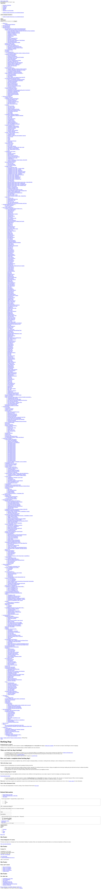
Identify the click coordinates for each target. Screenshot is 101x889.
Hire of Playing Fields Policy (12, 401)
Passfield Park (10, 346)
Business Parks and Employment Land (14, 528)
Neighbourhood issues (9, 711)
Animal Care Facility (9, 97)
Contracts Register (8, 465)
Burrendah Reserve (11, 237)
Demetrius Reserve (10, 274)
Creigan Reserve (10, 268)
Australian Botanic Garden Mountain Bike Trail (16, 576)
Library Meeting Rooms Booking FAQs (14, 192)
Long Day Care (10, 198)
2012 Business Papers (11, 458)
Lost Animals (7, 407)
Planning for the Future (9, 67)
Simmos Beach (10, 361)
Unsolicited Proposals (11, 530)
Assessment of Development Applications (15, 80)
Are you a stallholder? (11, 580)
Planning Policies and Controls (10, 87)
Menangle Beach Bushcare (10, 24)
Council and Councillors (7, 438)
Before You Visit (10, 659)
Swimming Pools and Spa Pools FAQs (14, 708)
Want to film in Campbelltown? (11, 585)
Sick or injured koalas (11, 655)
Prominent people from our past (13, 597)
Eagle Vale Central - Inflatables (13, 175)
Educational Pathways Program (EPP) (14, 519)
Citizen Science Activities (12, 687)
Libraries (6, 104)
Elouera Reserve (10, 292)
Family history (10, 113)
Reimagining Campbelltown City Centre (12, 542)
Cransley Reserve (10, 267)
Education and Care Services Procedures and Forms (17, 203)
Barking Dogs (10, 426)
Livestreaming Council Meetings (13, 442)
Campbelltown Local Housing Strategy (14, 72)
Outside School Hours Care (12, 199)
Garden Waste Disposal (11, 618)
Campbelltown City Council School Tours (13, 484)
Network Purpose (10, 562)
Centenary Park (10, 246)
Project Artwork (10, 563)
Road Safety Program (11, 102)
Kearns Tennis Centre (11, 321)
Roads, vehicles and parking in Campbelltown (15, 719)
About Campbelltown (7, 564)
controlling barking (20, 754)
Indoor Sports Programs (11, 140)
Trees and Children (10, 689)
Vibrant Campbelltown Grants (13, 481)
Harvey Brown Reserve (11, 311)
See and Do (9, 569)
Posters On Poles (10, 714)
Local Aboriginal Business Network (11, 558)
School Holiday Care (11, 200)
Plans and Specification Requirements (14, 46)
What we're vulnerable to (12, 678)
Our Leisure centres (11, 133)
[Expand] (16, 54)
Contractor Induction (11, 131)
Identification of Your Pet (12, 413)
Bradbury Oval (10, 229)
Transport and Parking (11, 121)
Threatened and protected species (11, 436)
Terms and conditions (11, 693)
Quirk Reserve (10, 350)
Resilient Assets (10, 677)
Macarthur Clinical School (12, 512)
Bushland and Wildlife (9, 616)
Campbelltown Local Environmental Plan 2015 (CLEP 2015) (18, 90)
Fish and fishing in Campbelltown (13, 632)
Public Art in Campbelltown (12, 155)
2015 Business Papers (11, 455)
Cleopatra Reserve (10, 254)
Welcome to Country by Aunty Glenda (14, 572)
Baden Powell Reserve (11, 220)
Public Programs (10, 154)
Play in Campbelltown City (12, 589)
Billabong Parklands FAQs (12, 122)
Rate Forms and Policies (11, 490)
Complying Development (12, 56)
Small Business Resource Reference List (14, 506)
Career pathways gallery (11, 497)
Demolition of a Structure (12, 35)
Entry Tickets (9, 116)
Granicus (21, 887)
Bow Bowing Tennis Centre (12, 228)
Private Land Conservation (10, 666)
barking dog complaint (49, 745)
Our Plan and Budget (11, 469)
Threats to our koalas (11, 650)
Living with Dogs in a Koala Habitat (14, 418)
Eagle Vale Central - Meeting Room (14, 176)
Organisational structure (9, 462)
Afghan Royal (10, 574)
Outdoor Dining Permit (11, 557)
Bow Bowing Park (10, 227)
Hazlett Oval (9, 380)
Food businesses (10, 533)
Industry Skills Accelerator (12, 516)
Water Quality (10, 637)
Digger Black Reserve (11, 279)
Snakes (8, 431)
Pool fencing (9, 704)
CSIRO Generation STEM (12, 521)
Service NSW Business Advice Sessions (14, 501)
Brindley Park (10, 232)
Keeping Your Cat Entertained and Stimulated (15, 419)
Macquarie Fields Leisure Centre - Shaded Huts (16, 183)
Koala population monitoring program (14, 656)
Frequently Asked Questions (12, 130)
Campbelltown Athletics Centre (13, 127)
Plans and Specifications (11, 82)
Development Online (9, 49)
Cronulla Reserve (10, 270)
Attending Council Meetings (12, 441)
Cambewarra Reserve (11, 240)
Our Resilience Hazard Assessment (13, 675)
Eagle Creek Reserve (11, 282)
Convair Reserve (10, 261)
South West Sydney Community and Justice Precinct (17, 548)
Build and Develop (6, 27)
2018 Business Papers (11, 452)
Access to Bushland (11, 712)
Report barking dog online (5, 776)
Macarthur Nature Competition (10, 691)
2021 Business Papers (11, 448)
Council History (8, 483)
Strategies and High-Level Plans (13, 471)
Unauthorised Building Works (13, 722)
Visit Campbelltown (6, 879)
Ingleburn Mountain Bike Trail (13, 392)
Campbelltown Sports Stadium (13, 126)
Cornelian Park (10, 264)
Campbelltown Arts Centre (10, 151)
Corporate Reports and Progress (13, 470)
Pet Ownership (8, 410)
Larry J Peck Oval (10, 181)
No (5, 803)
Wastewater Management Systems (13, 42)
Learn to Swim (10, 136)
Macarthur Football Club (7, 881)
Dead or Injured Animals (9, 422)
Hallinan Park (10, 310)
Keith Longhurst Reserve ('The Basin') (14, 322)
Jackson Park (9, 382)
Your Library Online (11, 107)
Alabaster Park (10, 212)
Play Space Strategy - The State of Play (14, 402)
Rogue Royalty (10, 575)
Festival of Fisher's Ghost (12, 582)
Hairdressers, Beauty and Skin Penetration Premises (17, 534)
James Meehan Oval (11, 383)
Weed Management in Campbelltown (14, 625)
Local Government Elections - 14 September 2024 (14, 493)
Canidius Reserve (10, 244)
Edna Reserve (10, 288)
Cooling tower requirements (12, 536)
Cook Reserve (10, 262)
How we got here (10, 544)
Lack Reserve (10, 328)
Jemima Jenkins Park (11, 318)
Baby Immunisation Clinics (12, 103)
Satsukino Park (10, 356)
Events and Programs (11, 118)
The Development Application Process (12, 78)
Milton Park (9, 387)
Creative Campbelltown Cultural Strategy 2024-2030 (17, 159)
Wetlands (9, 638)
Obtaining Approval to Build (10, 54)
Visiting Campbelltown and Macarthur (12, 591)
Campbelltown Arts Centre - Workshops (14, 173)
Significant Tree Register (12, 683)
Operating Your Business (9, 532)
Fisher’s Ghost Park (11, 301)
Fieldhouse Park (10, 299)
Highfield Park (10, 313)
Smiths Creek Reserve (11, 362)
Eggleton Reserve (10, 291)
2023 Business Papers (11, 446)
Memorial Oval (10, 386)
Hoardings (9, 37)
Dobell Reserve (10, 281)
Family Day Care (10, 201)
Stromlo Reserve (10, 365)
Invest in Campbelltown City (10, 524)
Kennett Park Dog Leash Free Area (14, 324)
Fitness (8, 137)
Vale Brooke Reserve (11, 370)
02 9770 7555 (34, 755)
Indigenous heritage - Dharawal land (14, 611)
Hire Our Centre (10, 163)
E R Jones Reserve (10, 283)
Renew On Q (7, 549)
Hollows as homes (10, 621)
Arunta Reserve (10, 219)
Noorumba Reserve (11, 341)
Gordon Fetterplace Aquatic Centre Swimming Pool (17, 190)
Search (1, 21)
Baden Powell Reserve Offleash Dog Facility (15, 221)
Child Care (7, 196)
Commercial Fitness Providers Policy (14, 399)
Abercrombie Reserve (11, 209)
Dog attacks (5, 796)
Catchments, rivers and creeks (10, 628)
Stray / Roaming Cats (11, 430)
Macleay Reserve (10, 332)
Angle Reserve (10, 217)
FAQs (8, 150)
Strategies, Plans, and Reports (10, 466)
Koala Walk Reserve (11, 326)
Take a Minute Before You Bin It (13, 149)
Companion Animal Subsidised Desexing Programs (16, 421)
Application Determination (12, 81)
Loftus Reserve (10, 331)
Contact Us (5, 727)
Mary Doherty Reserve (11, 338)
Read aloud (3, 821)
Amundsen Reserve (11, 216)
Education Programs (11, 164)
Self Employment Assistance (12, 507)
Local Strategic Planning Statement (13, 71)
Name (1, 811)
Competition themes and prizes (13, 692)
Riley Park (9, 389)
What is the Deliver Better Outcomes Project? (15, 560)
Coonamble (9, 605)
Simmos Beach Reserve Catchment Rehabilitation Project (18, 643)
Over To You (5, 880)
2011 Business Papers (11, 459)
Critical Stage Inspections (12, 58)
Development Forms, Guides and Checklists (15, 57)
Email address (3, 814)
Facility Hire (9, 117)
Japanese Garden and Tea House (13, 156)
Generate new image (5, 820)
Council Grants (8, 476)
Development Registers (11, 75)
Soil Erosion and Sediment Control (13, 635)
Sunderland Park (10, 366)
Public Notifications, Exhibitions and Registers (13, 73)
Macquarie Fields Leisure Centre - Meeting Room (16, 185)
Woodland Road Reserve (12, 375)
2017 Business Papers (11, 453)
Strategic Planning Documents (13, 94)
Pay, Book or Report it (9, 205)
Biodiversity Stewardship (9, 626)
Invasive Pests (10, 428)
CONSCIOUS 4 (10, 158)
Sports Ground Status (9, 395)
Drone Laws (9, 716)
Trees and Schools (10, 690)
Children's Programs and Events (13, 109)
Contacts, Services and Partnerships (14, 505)
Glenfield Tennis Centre (11, 308)
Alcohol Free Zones (11, 713)
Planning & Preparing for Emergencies (14, 679)
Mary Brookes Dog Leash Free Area (14, 337)
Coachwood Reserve (11, 258)
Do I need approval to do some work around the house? (15, 28)
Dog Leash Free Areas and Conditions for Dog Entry (17, 400)
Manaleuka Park (10, 334)
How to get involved (11, 561)
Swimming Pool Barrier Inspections (14, 706)
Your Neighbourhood (7, 709)
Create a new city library (12, 546)
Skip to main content (4, 0)
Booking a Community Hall (12, 187)
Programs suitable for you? (12, 99)
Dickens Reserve (10, 278)
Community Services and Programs (11, 98)
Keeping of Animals (9, 433)
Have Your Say (5, 723)
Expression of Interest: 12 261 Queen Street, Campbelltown (18, 555)
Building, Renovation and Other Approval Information (15, 29)
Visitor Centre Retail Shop (12, 735)
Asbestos (6, 696)
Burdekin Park (10, 234)
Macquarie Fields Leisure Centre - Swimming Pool (16, 184)
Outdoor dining (10, 538)
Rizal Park (9, 353)
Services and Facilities (7, 96)
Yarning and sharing (11, 612)
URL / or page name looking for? (6, 806)
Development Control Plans (12, 92)
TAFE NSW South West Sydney (13, 513)
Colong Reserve (10, 259)
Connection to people (11, 609)
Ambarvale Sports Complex (12, 213)
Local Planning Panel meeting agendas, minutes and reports (18, 53)
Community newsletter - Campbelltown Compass (16, 474)
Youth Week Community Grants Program (15, 480)
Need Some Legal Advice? (10, 699)
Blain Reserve (10, 224)
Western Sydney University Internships (14, 523)
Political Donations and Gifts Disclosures (15, 62)
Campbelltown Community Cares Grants (15, 477)
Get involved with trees (11, 686)
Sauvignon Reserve (11, 357)
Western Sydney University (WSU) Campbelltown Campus (18, 511)
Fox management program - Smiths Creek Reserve (14, 437)
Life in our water (8, 435)
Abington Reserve (10, 210)
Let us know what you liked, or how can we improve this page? (12, 808)
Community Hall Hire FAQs (12, 188)
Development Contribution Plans (13, 91)
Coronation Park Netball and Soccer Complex (15, 265)
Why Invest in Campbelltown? (13, 526)
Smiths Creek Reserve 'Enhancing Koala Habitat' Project (17, 644)
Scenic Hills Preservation (12, 89)
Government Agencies (11, 86)
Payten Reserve (10, 347)
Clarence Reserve (10, 249)
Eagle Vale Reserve (11, 285)
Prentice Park (9, 349)
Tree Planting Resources (11, 688)
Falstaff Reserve (10, 298)
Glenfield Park (10, 307)
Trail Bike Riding (10, 720)
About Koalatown (10, 648)
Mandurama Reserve (11, 335)
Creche (8, 139)
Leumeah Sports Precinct (9, 124)
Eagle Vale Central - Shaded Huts (13, 177)
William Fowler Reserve (11, 373)
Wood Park (9, 376)
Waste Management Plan (12, 41)
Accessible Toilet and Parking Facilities (12, 710)
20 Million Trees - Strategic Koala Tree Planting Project (17, 640)
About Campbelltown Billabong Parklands (15, 115)
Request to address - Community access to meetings (17, 461)
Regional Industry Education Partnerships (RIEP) (16, 518)
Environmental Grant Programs (11, 639)
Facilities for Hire (8, 166)
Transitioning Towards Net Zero (13, 669)
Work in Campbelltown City (12, 588)
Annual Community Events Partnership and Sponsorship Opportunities (20, 581)
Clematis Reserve (10, 252)
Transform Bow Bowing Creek (13, 545)
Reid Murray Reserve (11, 352)
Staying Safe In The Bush (12, 664)
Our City (6, 565)
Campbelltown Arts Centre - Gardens (14, 169)
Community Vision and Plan (12, 467)
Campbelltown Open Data (8, 882)
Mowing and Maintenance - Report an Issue (13, 394)
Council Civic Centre (9, 733)
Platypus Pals (9, 642)
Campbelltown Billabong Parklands (11, 114)
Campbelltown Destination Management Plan (13, 592)
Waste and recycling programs (13, 148)
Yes (5, 801)
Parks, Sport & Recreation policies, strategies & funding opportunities (18, 397)
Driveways (9, 66)
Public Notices (10, 76)
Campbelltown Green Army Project (14, 641)
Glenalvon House (10, 180)
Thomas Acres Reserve (11, 390)
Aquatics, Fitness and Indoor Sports (11, 132)
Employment (9, 141)
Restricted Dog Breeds (11, 420)
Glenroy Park (9, 309)
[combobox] (6, 14)
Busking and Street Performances (13, 539)
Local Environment (6, 615)
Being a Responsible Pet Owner (13, 411)
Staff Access (19, 886)
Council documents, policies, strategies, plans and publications (16, 473)
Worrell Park (9, 377)
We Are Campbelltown (9, 571)
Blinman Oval (10, 225)
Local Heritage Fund (11, 479)
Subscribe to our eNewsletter (10, 730)
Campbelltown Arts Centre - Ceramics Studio (15, 168)
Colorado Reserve (10, 260)
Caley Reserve (10, 239)
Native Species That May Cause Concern (15, 620)
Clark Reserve (10, 253)
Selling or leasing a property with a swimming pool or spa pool (19, 705)
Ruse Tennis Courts (11, 355)
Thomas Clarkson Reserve (12, 369)
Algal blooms (9, 629)
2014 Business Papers (11, 456)
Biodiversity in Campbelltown (13, 617)
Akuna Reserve (10, 211)
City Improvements (6, 26)
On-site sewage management (12, 537)
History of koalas (10, 657)
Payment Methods (10, 491)
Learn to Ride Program (11, 165)
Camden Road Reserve (11, 241)
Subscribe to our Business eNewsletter (12, 731)
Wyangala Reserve (10, 379)
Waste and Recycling (9, 142)
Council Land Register (11, 74)
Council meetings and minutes (10, 439)
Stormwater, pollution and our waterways (15, 636)
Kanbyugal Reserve (11, 319)
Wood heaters (7, 701)
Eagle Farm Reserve (11, 284)
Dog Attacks (7, 423)
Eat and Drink (10, 568)
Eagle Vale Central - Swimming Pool (14, 178)
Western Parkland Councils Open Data (10, 883)
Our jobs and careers (6, 494)
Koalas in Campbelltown (12, 662)
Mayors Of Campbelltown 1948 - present (15, 600)
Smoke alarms (7, 700)
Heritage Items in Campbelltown (13, 602)
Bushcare (7, 627)
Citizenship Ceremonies (11, 100)
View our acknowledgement (5, 843)
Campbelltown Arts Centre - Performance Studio (16, 171)
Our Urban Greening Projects (12, 684)
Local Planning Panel (9, 51)
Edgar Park (9, 286)
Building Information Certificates (13, 31)
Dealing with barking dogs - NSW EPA (10, 795)
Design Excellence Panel (9, 43)
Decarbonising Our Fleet (12, 673)
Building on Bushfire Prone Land (13, 32)
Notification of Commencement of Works (15, 47)
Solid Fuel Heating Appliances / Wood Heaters (16, 40)
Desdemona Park (10, 276)
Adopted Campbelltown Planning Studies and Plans (17, 68)
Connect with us (6, 871)
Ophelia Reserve (10, 345)
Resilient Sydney (10, 676)
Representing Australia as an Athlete (11, 405)
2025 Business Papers (11, 444)
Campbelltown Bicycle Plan (12, 398)
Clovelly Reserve (10, 257)
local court (37, 785)
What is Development (11, 55)
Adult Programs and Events (12, 111)
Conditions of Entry (11, 120)
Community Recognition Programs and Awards (16, 583)
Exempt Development (11, 59)
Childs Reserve (10, 248)
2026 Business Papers (11, 443)
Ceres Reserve (10, 247)
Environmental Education (10, 645)
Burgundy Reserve (10, 235)
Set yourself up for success (12, 482)
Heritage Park (10, 312)
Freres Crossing (10, 302)
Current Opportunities (11, 552)
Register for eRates (10, 492)
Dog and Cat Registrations (12, 415)
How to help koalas (11, 651)
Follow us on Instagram (7, 870)
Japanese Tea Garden (11, 317)
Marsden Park (10, 336)
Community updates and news (13, 654)
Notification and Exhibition (12, 84)
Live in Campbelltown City (12, 587)
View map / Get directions (5, 854)
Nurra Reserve (10, 343)
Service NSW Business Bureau (13, 502)
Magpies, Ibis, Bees (11, 429)
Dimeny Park (9, 280)
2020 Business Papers (11, 449)
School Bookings (10, 119)
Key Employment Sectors (12, 529)
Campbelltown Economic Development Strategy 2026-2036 (16, 509)
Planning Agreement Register (12, 93)
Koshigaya (9, 606)
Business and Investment (7, 499)
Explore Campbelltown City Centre (11, 567)
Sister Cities (7, 604)
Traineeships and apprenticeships (11, 496)
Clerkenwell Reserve (11, 255)
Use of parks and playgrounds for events (14, 189)
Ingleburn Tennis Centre (11, 315)
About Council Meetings (12, 440)
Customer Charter (8, 732)
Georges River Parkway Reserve (13, 304)
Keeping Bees (7, 434)
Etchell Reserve (10, 296)
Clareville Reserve (10, 250)
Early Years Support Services (12, 202)
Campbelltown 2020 (11, 594)
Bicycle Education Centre (10, 162)
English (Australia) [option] (13, 16)
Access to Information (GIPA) (10, 464)
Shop (8, 570)
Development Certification (10, 44)
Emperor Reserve (10, 293)
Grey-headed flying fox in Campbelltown (15, 623)
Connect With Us (8, 728)
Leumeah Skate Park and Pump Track (14, 330)
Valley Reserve (10, 371)
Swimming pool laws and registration (14, 707)
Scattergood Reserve (11, 358)
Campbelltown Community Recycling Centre (15, 147)
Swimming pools (8, 702)
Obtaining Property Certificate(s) (13, 64)
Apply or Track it (8, 206)
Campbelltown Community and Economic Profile (14, 586)
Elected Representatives (9, 603)
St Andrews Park (10, 363)
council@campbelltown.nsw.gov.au (7, 857)
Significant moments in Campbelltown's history (16, 598)
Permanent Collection (11, 153)
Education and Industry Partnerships (11, 514)
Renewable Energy (11, 670)
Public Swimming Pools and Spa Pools (14, 535)
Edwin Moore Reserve (11, 290)
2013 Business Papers (11, 457)
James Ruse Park (10, 316)
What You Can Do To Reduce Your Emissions (16, 671)
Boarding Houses (10, 715)
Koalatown (7, 647)
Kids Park (9, 325)
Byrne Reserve (10, 238)
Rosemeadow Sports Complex (13, 393)
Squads (8, 138)
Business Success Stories (12, 527)
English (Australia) (13, 12)
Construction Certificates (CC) (13, 45)
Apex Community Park (11, 218)
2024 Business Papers (11, 445)
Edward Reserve (10, 289)
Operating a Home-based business (13, 541)
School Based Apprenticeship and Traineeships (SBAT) (17, 520)
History (6, 593)
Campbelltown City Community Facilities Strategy (16, 475)
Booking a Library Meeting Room (13, 191)
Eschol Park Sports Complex (12, 295)
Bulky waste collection (11, 146)
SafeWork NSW (10, 508)
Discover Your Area (6, 25)
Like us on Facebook (7, 866)
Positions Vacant (8, 495)
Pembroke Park (10, 348)
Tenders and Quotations (9, 550)
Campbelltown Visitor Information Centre (13, 734)
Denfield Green (10, 275)
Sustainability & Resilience (10, 668)
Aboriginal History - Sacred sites (13, 610)
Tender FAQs (10, 554)
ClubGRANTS (10, 478)
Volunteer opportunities (11, 160)
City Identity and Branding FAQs (13, 566)
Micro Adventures (10, 663)
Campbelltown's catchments (12, 630)
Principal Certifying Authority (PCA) (14, 63)
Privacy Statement (3, 886)
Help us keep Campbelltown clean (13, 717)
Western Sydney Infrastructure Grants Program (13, 531)
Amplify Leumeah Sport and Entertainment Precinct (17, 547)
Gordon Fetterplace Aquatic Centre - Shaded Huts (16, 195)
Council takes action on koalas (13, 652)
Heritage (6, 601)
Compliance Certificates (11, 33)
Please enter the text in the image (7, 823)
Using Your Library (11, 108)
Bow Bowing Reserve (11, 230)
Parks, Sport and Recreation (8, 207)
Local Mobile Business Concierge (13, 503)
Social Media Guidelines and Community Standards (14, 729)
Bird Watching (10, 660)
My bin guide (9, 145)
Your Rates (7, 488)
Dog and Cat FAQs (11, 412)
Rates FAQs (9, 489)
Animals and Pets (6, 406)
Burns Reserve (10, 236)
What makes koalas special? (12, 653)
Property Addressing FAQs (12, 38)
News (4, 724)
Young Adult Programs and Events (13, 110)
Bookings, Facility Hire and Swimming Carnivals (16, 135)
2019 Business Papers (11, 451)
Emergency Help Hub (11, 680)
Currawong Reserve (11, 271)
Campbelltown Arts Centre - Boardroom (14, 170)
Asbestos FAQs (10, 697)
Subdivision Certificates (11, 48)
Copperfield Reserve (11, 263)
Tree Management (10, 682)
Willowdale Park (10, 374)
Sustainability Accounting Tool (13, 672)
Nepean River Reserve (11, 340)
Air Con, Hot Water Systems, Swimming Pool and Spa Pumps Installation (21, 30)
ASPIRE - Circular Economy (12, 517)
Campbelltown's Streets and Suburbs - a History (16, 599)
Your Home (5, 695)
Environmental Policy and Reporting (12, 646)
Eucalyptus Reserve (11, 297)
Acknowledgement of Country (13, 614)
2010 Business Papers (11, 460)
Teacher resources (10, 694)
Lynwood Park (10, 385)
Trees (6, 681)
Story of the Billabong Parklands (13, 123)
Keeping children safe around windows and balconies (15, 698)
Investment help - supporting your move (14, 525)
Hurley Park (9, 381)
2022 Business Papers (11, 447)
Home (1, 737)
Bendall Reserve (10, 222)
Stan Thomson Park (11, 364)
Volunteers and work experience (11, 498)
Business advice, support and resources (12, 500)
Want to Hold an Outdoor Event (13, 584)
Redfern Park (9, 351)
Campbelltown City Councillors (11, 463)
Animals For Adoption (9, 408)
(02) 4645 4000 (4, 856)
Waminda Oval (10, 391)
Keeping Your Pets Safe (11, 416)
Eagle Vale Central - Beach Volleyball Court (15, 174)
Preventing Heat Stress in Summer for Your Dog (16, 417)
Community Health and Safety (13, 101)
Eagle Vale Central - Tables (12, 194)
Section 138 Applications (12, 65)
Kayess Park (9, 320)
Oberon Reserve (10, 344)
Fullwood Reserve (10, 303)
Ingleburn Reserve (10, 314)
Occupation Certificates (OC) (12, 61)
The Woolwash (10, 368)
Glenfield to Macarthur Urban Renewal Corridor (16, 69)
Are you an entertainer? (11, 579)
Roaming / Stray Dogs (11, 427)
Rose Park (9, 354)
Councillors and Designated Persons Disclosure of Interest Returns (17, 485)
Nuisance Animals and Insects (10, 425)
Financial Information (9, 487)
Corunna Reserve (10, 266)
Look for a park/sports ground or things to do (13, 208)
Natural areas (7, 665)
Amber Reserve (10, 214)
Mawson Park (10, 339)
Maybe (6, 802)
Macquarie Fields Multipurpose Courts (14, 333)
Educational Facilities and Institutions (12, 510)
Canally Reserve (10, 243)
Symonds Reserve (10, 367)
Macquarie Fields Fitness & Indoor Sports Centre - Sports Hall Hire (19, 182)
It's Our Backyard (8, 658)
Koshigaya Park (10, 327)
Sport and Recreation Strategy (13, 403)
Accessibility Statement (12, 886)
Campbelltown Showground (12, 245)
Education (9, 152)
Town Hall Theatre (10, 193)
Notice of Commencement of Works (14, 60)
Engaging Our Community (12, 472)
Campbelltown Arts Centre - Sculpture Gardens (16, 172)
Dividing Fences (10, 36)
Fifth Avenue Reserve (11, 300)
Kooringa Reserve (10, 384)
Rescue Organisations (9, 424)
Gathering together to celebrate (13, 608)
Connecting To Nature (11, 661)
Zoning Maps (9, 95)
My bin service (10, 144)
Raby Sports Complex (11, 388)
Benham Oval (10, 223)
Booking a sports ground (12, 186)
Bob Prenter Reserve (11, 226)
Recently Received (10, 553)
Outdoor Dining (8, 556)
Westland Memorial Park (12, 372)
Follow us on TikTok (7, 869)
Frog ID (8, 619)
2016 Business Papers (11, 454)
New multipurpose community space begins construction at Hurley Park (18, 726)
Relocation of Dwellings (11, 39)
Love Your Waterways (11, 634)
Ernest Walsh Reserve (11, 294)
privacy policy (71, 781)
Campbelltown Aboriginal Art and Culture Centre (14, 607)
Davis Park (9, 272)
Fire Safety (7, 50)
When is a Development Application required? (16, 79)
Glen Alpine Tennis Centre (12, 306)
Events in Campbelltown (9, 578)
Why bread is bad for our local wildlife (14, 622)
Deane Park (9, 273)
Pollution (9, 718)
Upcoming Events (10, 129)
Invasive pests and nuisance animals (14, 624)
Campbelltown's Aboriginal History (14, 596)
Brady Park (9, 231)
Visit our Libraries (10, 105)
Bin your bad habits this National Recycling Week (14, 725)
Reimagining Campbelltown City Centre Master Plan (17, 543)
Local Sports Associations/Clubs (11, 404)
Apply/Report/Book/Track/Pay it (9, 204)
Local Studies (10, 112)
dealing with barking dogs (68, 752)
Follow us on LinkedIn (7, 867)
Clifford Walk (10, 256)
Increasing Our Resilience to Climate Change (15, 674)
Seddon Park (9, 359)
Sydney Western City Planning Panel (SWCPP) (16, 77)
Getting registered (10, 551)
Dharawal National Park (11, 277)
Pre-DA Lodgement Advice (12, 83)
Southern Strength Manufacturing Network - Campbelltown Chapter (20, 515)
